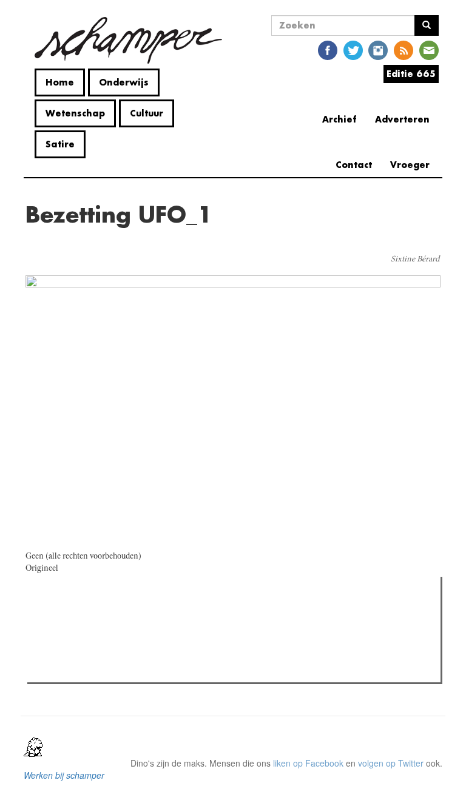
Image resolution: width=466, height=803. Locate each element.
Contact (354, 164)
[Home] (128, 40)
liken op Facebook (308, 763)
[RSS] (403, 49)
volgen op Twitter (391, 763)
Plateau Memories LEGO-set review (120, 670)
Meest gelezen (69, 613)
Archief (339, 119)
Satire (60, 144)
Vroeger (410, 164)
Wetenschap (75, 113)
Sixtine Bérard (415, 259)
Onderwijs (124, 82)
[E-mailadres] (429, 49)
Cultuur (146, 113)
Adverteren (402, 119)
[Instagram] (378, 49)
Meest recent (136, 613)
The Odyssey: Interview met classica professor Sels (149, 654)
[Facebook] (327, 49)
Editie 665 (411, 73)
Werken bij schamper (64, 775)
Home (60, 82)
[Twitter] (353, 49)
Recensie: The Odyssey (97, 638)
